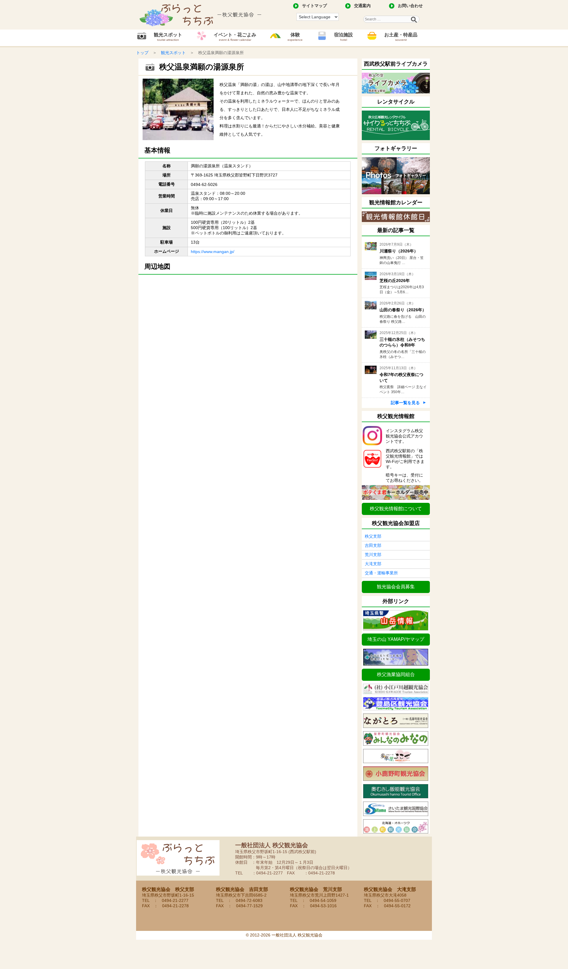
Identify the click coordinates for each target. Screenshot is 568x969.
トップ (142, 52)
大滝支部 (373, 563)
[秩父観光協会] (201, 15)
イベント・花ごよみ (235, 36)
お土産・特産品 (400, 36)
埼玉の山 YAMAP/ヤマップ (395, 639)
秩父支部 (373, 536)
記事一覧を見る (405, 402)
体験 (295, 36)
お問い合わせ (410, 5)
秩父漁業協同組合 (396, 674)
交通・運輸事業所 (381, 573)
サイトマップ (314, 5)
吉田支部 (373, 545)
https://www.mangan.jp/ (212, 251)
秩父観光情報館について (396, 508)
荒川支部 (373, 554)
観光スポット (168, 36)
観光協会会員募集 (396, 586)
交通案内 (362, 5)
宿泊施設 (343, 36)
